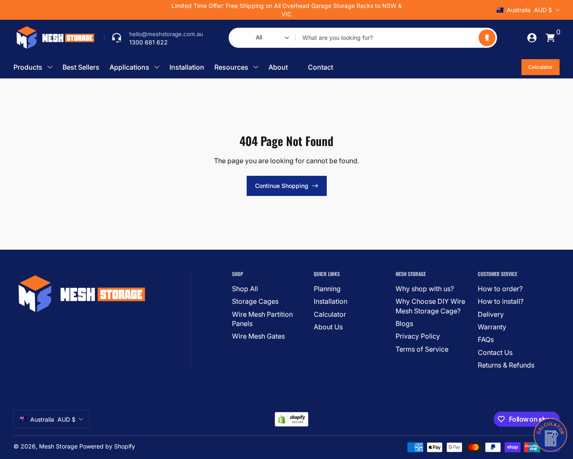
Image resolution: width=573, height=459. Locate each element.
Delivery (491, 314)
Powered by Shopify (107, 446)
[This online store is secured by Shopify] (291, 419)
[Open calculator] (550, 433)
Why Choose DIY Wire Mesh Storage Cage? (430, 306)
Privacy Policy (418, 336)
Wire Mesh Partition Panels (262, 319)
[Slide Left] (159, 10)
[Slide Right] (414, 10)
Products (27, 67)
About (278, 67)
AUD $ (529, 9)
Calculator (540, 67)
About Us (328, 327)
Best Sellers (81, 67)
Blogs (404, 323)
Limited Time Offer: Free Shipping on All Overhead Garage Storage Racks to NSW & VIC (287, 10)
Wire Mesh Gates (258, 336)
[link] (153, 38)
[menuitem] (269, 288)
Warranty (492, 327)
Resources (231, 67)
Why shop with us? (425, 288)
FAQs (486, 339)
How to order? (500, 288)
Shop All (245, 288)
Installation (186, 67)
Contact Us (495, 352)
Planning (327, 288)
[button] (487, 37)
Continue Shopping (281, 185)
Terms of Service (422, 349)
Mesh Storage (58, 446)
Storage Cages (255, 301)
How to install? (501, 301)
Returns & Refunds (506, 365)
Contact (320, 67)
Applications (129, 67)
